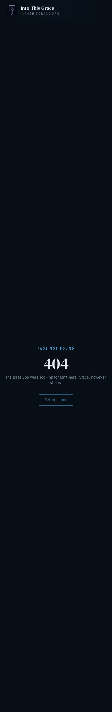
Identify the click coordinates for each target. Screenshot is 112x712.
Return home (56, 400)
